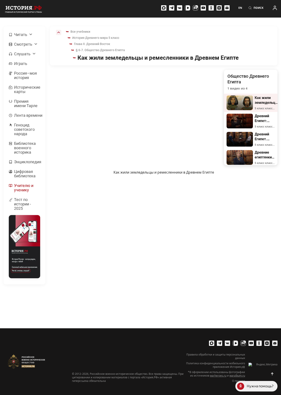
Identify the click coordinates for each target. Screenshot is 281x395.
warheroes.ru (218, 375)
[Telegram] (171, 8)
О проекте (238, 381)
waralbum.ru (237, 375)
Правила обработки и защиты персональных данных (215, 356)
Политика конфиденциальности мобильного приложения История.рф (215, 365)
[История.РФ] (23, 9)
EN (240, 8)
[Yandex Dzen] (219, 8)
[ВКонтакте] (179, 8)
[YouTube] (203, 8)
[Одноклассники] (211, 8)
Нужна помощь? (260, 386)
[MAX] (163, 8)
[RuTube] (195, 8)
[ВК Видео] (187, 8)
